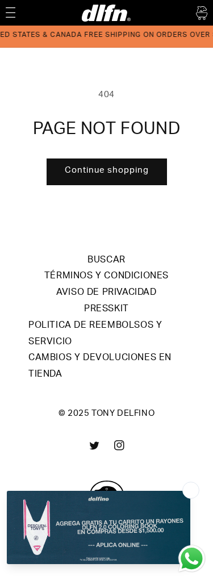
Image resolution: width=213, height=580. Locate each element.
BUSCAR (106, 260)
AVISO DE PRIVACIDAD (106, 293)
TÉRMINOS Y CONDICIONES (106, 276)
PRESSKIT (106, 309)
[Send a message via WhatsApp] (191, 558)
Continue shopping (107, 170)
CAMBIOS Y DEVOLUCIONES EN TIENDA (100, 366)
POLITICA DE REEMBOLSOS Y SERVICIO (95, 334)
